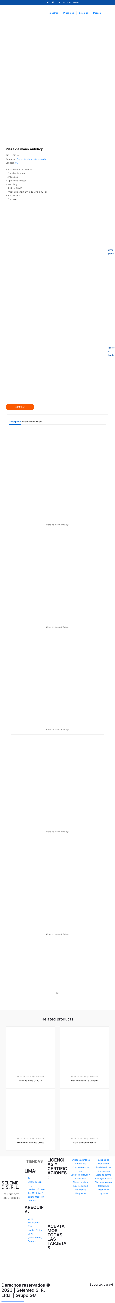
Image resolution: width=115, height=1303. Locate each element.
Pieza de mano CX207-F (31, 1080)
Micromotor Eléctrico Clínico (30, 1142)
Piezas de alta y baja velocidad (32, 159)
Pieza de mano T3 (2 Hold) (84, 1080)
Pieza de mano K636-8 (84, 1142)
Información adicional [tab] (32, 422)
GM (16, 162)
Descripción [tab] (15, 422)
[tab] (15, 423)
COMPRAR (20, 407)
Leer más (31, 1160)
